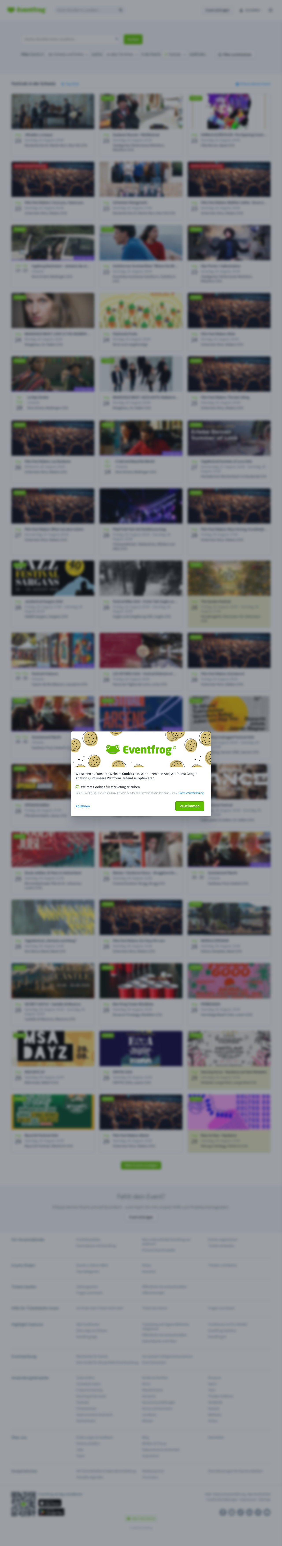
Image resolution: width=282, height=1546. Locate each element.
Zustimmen (190, 806)
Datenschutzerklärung (191, 793)
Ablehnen (83, 806)
